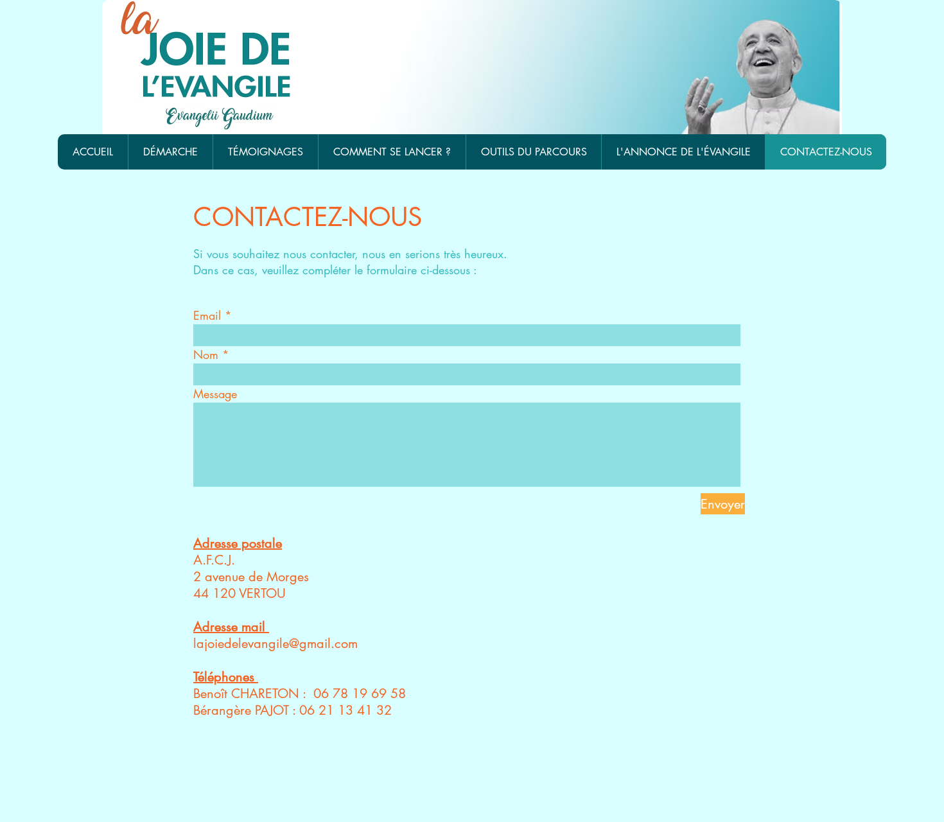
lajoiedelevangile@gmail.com (275, 643)
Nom (205, 354)
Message (215, 393)
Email (207, 315)
